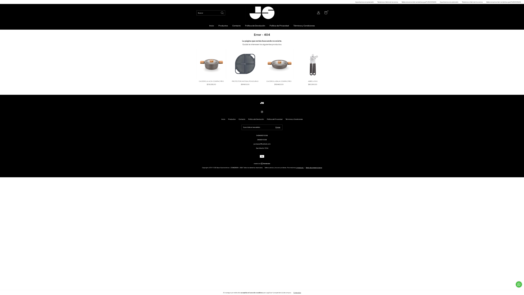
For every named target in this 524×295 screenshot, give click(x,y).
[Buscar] (222, 12)
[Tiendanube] (262, 164)
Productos (223, 25)
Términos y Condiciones (304, 25)
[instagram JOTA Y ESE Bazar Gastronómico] (262, 112)
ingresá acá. (300, 168)
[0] (324, 13)
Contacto (236, 25)
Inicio (211, 25)
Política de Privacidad (279, 25)
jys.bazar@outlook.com (262, 144)
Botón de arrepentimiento (314, 168)
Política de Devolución (255, 25)
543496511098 (262, 135)
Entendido (297, 293)
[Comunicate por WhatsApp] (519, 284)
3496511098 (262, 140)
